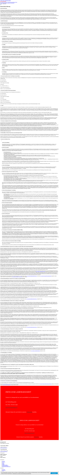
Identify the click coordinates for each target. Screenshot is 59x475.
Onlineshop (29, 412)
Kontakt (3, 464)
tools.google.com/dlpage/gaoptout (40, 271)
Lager (3, 462)
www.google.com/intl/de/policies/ (35, 350)
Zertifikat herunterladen (5, 465)
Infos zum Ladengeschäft (5, 0)
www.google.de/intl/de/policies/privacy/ (31, 327)
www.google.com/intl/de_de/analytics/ (17, 276)
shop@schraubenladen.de (3, 451)
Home (1, 3)
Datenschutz (3, 470)
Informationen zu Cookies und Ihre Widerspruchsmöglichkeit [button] (22, 473)
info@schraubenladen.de (3, 447)
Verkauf (3, 463)
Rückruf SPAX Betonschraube (6, 466)
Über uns (3, 461)
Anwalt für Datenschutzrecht (7, 384)
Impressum (3, 469)
